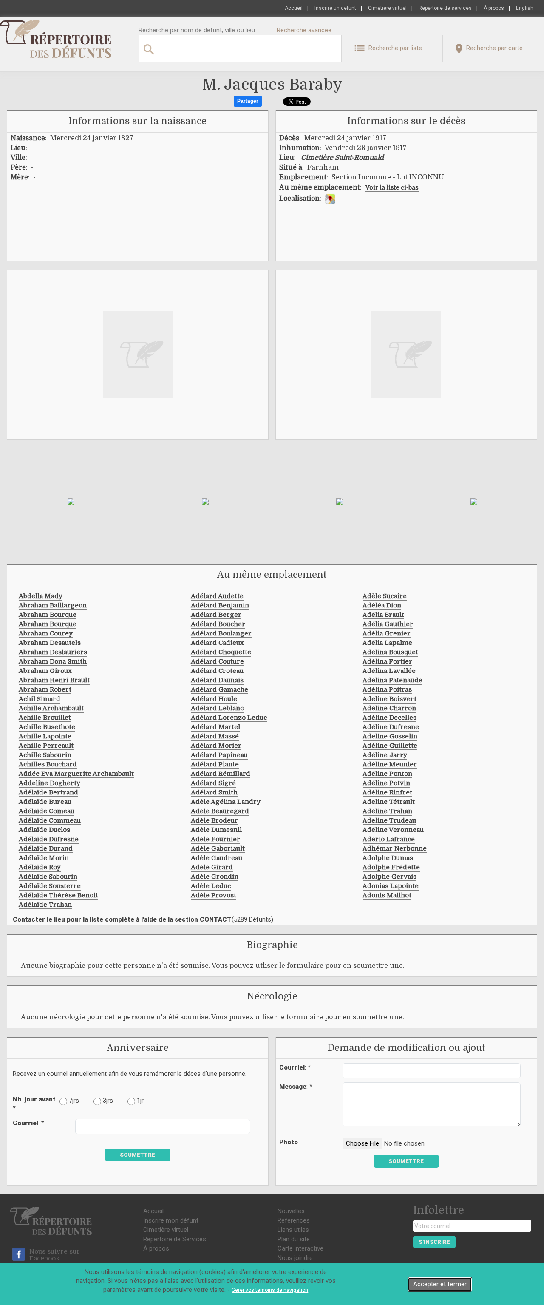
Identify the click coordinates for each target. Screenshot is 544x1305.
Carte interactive (300, 1248)
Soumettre (137, 1155)
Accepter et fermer (440, 1284)
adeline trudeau (389, 820)
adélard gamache (219, 689)
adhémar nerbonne (395, 848)
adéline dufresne (391, 727)
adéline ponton (387, 773)
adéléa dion (382, 605)
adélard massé (215, 736)
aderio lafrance (389, 839)
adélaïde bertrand (48, 792)
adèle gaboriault (218, 848)
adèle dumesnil (216, 830)
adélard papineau (219, 755)
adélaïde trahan (45, 904)
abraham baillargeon (53, 605)
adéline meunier (390, 764)
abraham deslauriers (53, 652)
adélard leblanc (217, 708)
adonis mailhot (387, 895)
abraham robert (45, 689)
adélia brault (383, 614)
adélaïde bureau (45, 802)
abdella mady (40, 596)
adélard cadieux (217, 643)
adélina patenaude (392, 680)
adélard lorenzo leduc (229, 717)
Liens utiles (293, 1230)
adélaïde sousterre (50, 886)
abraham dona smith (53, 661)
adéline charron (389, 708)
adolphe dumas (388, 858)
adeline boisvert (389, 699)
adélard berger (216, 614)
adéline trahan (387, 811)
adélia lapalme (387, 643)
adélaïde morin (44, 858)
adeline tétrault (389, 802)
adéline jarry (385, 755)
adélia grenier (387, 633)
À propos (494, 8)
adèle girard (212, 867)
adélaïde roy (40, 867)
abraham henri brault (54, 680)
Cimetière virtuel (387, 8)
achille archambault (51, 708)
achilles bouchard (48, 764)
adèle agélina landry (226, 802)
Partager (247, 101)
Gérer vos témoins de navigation (270, 1290)
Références (294, 1220)
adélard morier (216, 745)
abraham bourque (47, 614)
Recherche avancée (304, 30)
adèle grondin (214, 876)
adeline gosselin (390, 736)
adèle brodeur (214, 820)
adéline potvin (386, 783)
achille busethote (47, 727)
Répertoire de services (445, 8)
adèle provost (213, 895)
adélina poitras (387, 689)
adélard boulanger (221, 633)
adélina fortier (387, 661)
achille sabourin (45, 755)
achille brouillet (45, 717)
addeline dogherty (49, 783)
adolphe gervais (389, 876)
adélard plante (215, 764)
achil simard (39, 699)
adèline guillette (390, 745)
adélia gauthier (388, 624)
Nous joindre (295, 1258)
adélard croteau (217, 671)
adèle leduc (211, 886)
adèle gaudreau (216, 858)
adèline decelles (389, 717)
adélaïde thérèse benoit (58, 895)
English (524, 8)
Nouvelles (291, 1211)
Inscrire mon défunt (170, 1220)
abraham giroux (45, 671)
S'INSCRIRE (434, 1242)
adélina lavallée (389, 671)
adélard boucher (218, 624)
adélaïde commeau (50, 820)
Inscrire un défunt (335, 8)
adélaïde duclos (44, 830)
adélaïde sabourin (48, 876)
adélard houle (214, 699)
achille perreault (46, 745)
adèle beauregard (220, 811)
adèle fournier (215, 839)
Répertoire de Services (174, 1239)
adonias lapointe (391, 886)
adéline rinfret (387, 792)
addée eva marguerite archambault (76, 773)
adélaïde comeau (46, 811)
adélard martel (215, 727)
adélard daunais (217, 680)
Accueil (294, 8)
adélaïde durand (46, 848)
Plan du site (294, 1239)
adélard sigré (213, 783)
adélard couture (217, 661)
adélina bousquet (390, 652)
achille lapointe (45, 736)
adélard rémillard (220, 773)
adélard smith (214, 792)
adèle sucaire (385, 596)
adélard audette (217, 596)
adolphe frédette (391, 867)
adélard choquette (221, 652)
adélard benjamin (220, 605)
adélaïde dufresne (49, 839)
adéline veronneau (393, 830)
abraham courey (46, 633)
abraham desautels (50, 643)
